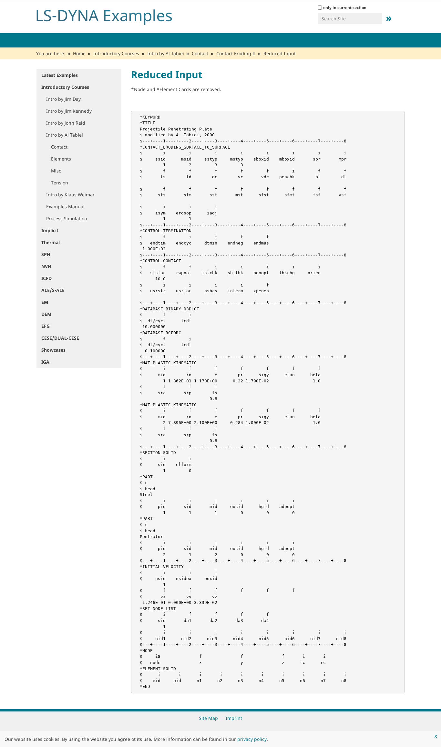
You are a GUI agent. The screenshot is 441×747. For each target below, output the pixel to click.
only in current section (344, 7)
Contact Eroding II (236, 53)
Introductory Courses (116, 53)
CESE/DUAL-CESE (60, 338)
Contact (200, 53)
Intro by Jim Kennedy (69, 111)
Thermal (50, 242)
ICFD (46, 278)
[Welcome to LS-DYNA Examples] (113, 15)
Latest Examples (59, 75)
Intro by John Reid (65, 123)
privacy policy (252, 739)
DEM (46, 314)
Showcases (53, 350)
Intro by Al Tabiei (165, 53)
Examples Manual (65, 206)
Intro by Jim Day (63, 99)
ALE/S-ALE (53, 290)
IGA (45, 362)
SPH (45, 254)
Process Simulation (66, 218)
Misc (56, 171)
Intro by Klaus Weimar (70, 195)
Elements (61, 159)
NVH (46, 266)
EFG (45, 326)
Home (79, 53)
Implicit (49, 230)
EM (44, 302)
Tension (59, 183)
